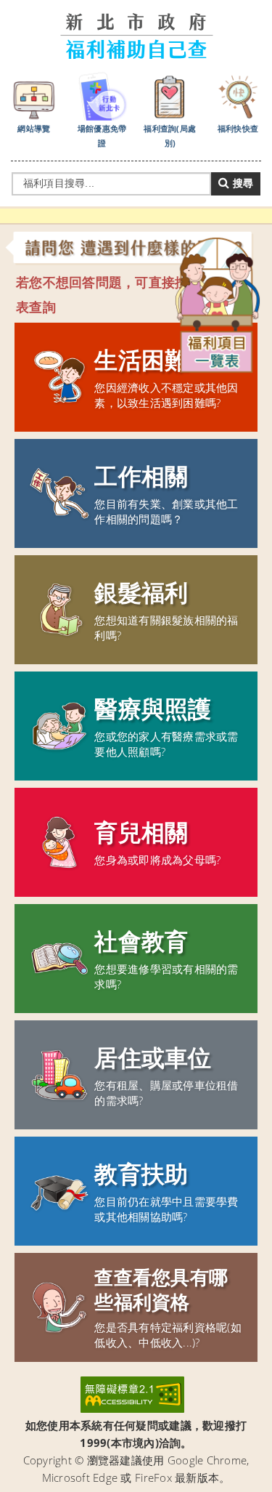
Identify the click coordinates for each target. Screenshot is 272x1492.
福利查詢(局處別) (170, 135)
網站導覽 (33, 128)
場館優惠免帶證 (102, 135)
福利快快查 (238, 128)
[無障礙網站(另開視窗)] (132, 1394)
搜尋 (241, 183)
